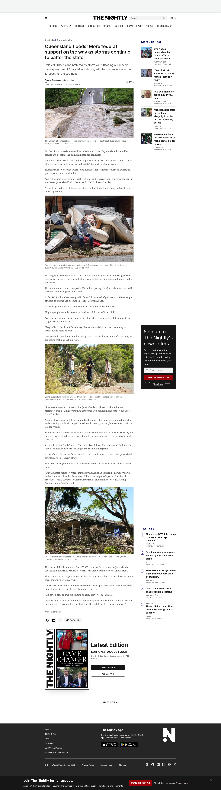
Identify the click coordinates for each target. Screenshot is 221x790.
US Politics (94, 26)
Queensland (63, 40)
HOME (48, 729)
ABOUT (48, 738)
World (149, 26)
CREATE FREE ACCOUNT (140, 783)
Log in (173, 18)
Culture (119, 26)
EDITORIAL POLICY (53, 748)
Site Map (122, 765)
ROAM (130, 26)
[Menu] (46, 18)
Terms (167, 383)
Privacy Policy (158, 385)
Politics (53, 26)
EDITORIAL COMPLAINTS (56, 752)
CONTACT (49, 743)
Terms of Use (106, 765)
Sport (139, 26)
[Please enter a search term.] (163, 18)
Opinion (107, 26)
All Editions (108, 674)
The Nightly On (164, 26)
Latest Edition (108, 667)
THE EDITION (51, 734)
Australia (66, 26)
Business (79, 26)
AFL (147, 562)
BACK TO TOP (109, 702)
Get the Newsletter (158, 377)
